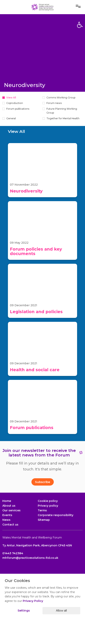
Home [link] (6, 501)
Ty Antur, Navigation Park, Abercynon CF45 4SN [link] (37, 545)
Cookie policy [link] (48, 501)
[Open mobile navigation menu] (78, 6)
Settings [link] (24, 610)
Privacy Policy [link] (33, 601)
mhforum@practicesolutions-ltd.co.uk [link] (30, 558)
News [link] (6, 520)
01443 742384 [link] (12, 553)
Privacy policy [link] (48, 505)
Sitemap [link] (44, 520)
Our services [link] (11, 510)
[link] (42, 7)
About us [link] (8, 505)
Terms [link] (42, 510)
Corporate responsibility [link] (55, 515)
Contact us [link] (10, 524)
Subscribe (42, 482)
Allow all (61, 610)
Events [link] (7, 515)
